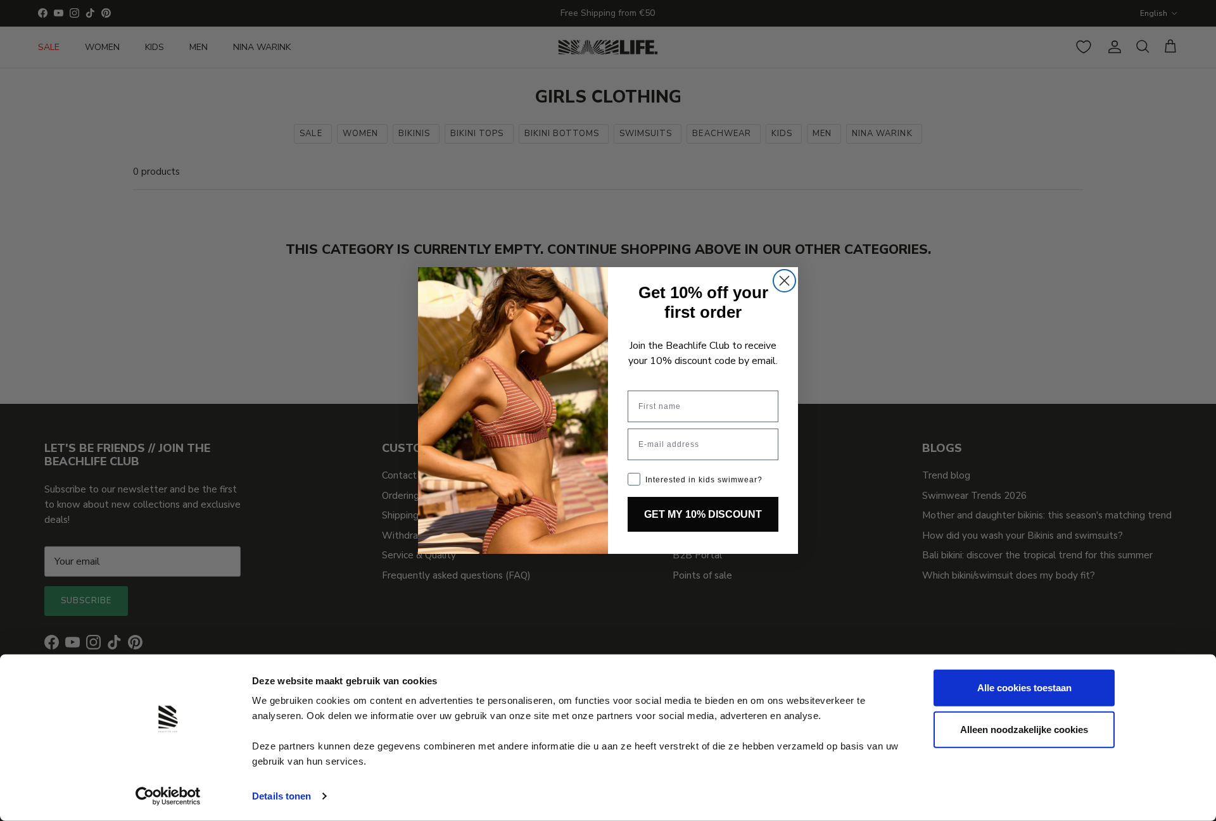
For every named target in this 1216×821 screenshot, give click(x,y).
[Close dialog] (784, 281)
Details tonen (281, 796)
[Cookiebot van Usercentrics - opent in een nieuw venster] (168, 796)
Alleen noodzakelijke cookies (1024, 729)
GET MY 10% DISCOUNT (703, 514)
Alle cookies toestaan (1024, 687)
